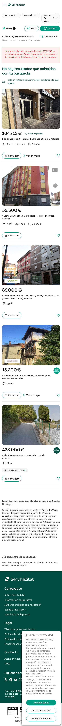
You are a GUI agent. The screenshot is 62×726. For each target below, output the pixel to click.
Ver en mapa (33, 155)
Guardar (52, 28)
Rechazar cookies (41, 710)
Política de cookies (43, 693)
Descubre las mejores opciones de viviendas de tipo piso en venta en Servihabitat (29, 564)
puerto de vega (49, 18)
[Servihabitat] (17, 4)
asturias (10, 15)
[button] (6, 109)
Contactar (13, 155)
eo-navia (29, 15)
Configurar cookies (41, 718)
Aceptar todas (41, 702)
